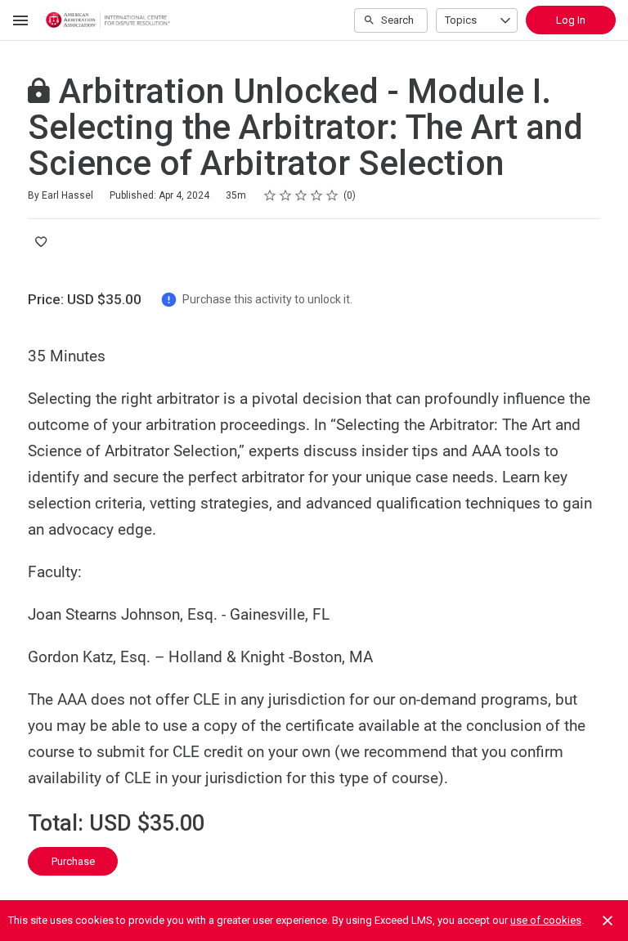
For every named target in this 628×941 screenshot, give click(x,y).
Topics (461, 20)
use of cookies (545, 920)
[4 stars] (317, 195)
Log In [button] (570, 20)
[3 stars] (301, 195)
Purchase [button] (73, 861)
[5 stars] (332, 195)
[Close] (607, 920)
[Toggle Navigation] (21, 20)
